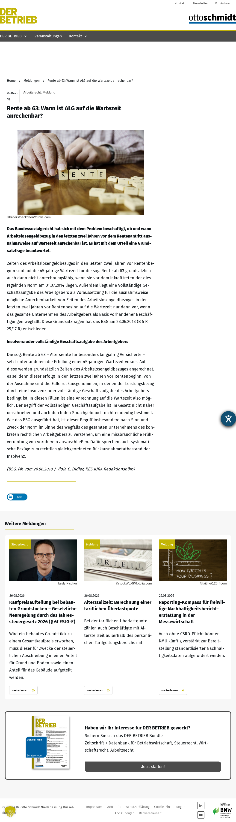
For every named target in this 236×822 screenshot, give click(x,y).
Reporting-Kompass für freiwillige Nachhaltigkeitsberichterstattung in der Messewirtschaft (193, 617)
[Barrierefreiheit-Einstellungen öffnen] (228, 418)
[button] (10, 812)
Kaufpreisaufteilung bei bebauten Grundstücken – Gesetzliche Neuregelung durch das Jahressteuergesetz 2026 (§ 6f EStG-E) (43, 617)
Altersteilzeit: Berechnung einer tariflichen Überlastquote (118, 617)
